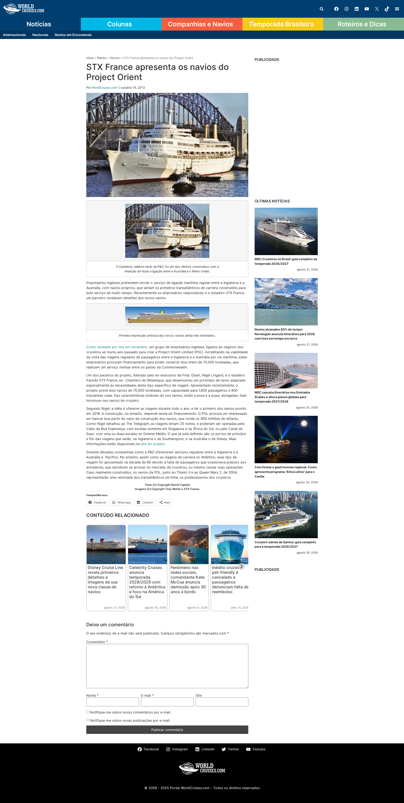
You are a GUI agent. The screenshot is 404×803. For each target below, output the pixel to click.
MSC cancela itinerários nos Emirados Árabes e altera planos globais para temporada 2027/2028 (282, 397)
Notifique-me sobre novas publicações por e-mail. (130, 720)
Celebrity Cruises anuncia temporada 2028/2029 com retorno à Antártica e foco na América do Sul (147, 582)
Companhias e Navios (200, 24)
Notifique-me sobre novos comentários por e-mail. (130, 712)
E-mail (147, 695)
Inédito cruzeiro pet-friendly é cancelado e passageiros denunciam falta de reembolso (230, 579)
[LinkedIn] (356, 8)
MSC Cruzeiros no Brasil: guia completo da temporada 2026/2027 (286, 261)
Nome (92, 695)
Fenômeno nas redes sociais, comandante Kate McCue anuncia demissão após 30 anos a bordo (188, 579)
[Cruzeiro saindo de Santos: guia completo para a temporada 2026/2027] (286, 514)
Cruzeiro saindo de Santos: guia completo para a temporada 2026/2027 (285, 544)
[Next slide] (241, 566)
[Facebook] (336, 8)
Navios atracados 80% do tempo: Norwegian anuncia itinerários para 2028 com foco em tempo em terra (285, 334)
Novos (115, 58)
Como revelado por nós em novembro (116, 347)
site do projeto (153, 444)
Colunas (119, 24)
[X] (376, 8)
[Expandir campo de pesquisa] (321, 8)
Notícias (39, 24)
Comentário (97, 642)
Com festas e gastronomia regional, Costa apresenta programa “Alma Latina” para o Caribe (286, 471)
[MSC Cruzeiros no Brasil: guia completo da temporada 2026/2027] (286, 231)
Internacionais (14, 35)
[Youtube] (366, 8)
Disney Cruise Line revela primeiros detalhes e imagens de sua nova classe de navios (105, 579)
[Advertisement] (286, 129)
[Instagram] (346, 8)
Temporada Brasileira (281, 24)
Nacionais (40, 35)
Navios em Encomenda (73, 35)
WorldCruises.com (105, 87)
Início (90, 58)
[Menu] (397, 9)
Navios (102, 58)
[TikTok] (386, 8)
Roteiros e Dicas (362, 24)
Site (199, 695)
